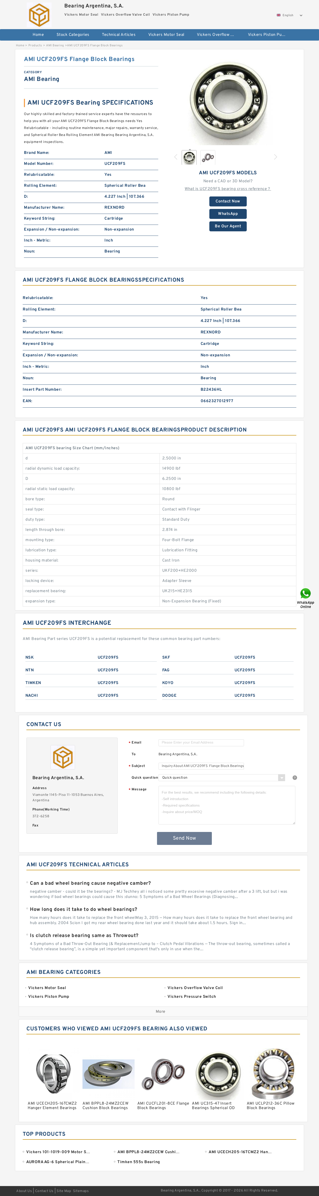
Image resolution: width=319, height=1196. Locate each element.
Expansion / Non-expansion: (51, 229)
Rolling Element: (40, 185)
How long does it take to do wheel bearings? (83, 909)
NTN (29, 670)
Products (35, 46)
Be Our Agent (228, 226)
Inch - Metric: (37, 240)
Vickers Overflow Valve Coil (219, 34)
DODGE (169, 695)
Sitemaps (81, 1191)
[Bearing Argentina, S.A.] (39, 13)
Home (38, 34)
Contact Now (228, 201)
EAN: (27, 401)
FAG (166, 670)
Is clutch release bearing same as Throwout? (84, 936)
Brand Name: (36, 152)
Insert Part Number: (42, 389)
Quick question (145, 778)
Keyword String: (39, 218)
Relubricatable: (39, 174)
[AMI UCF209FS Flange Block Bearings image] (228, 100)
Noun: (29, 251)
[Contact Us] (306, 598)
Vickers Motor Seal (166, 34)
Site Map (64, 1191)
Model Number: (39, 163)
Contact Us (44, 1191)
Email (135, 743)
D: (26, 196)
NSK (29, 657)
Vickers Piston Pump (268, 34)
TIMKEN (33, 683)
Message (138, 789)
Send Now (184, 838)
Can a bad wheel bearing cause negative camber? (90, 883)
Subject (137, 766)
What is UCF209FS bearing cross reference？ (228, 189)
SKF (166, 657)
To (134, 754)
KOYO (168, 683)
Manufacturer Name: (44, 207)
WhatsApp (228, 213)
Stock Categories (73, 34)
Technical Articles (119, 34)
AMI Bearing (55, 46)
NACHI (31, 695)
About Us (24, 1191)
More (160, 1011)
